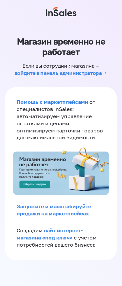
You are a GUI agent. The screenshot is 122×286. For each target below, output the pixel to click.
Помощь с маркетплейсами (53, 102)
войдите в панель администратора (58, 73)
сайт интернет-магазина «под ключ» (50, 234)
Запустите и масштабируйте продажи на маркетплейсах (54, 210)
